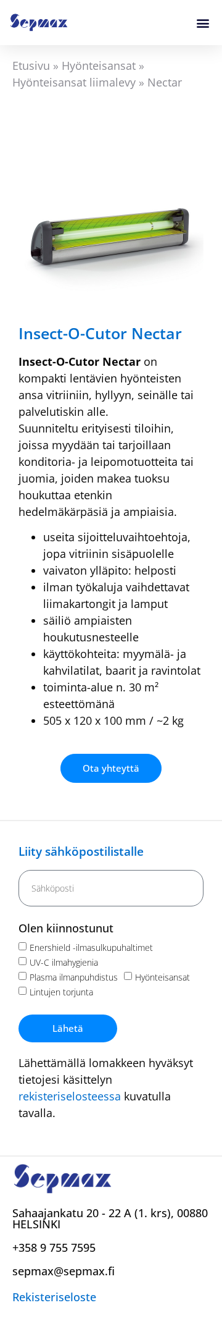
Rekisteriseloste (54, 1296)
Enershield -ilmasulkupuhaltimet (91, 947)
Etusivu (31, 65)
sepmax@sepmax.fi (63, 1271)
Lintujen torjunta (61, 992)
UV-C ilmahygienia (64, 962)
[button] (202, 22)
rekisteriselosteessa (69, 1096)
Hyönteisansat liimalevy (74, 82)
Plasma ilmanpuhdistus (74, 977)
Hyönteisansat (99, 65)
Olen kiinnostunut (65, 928)
